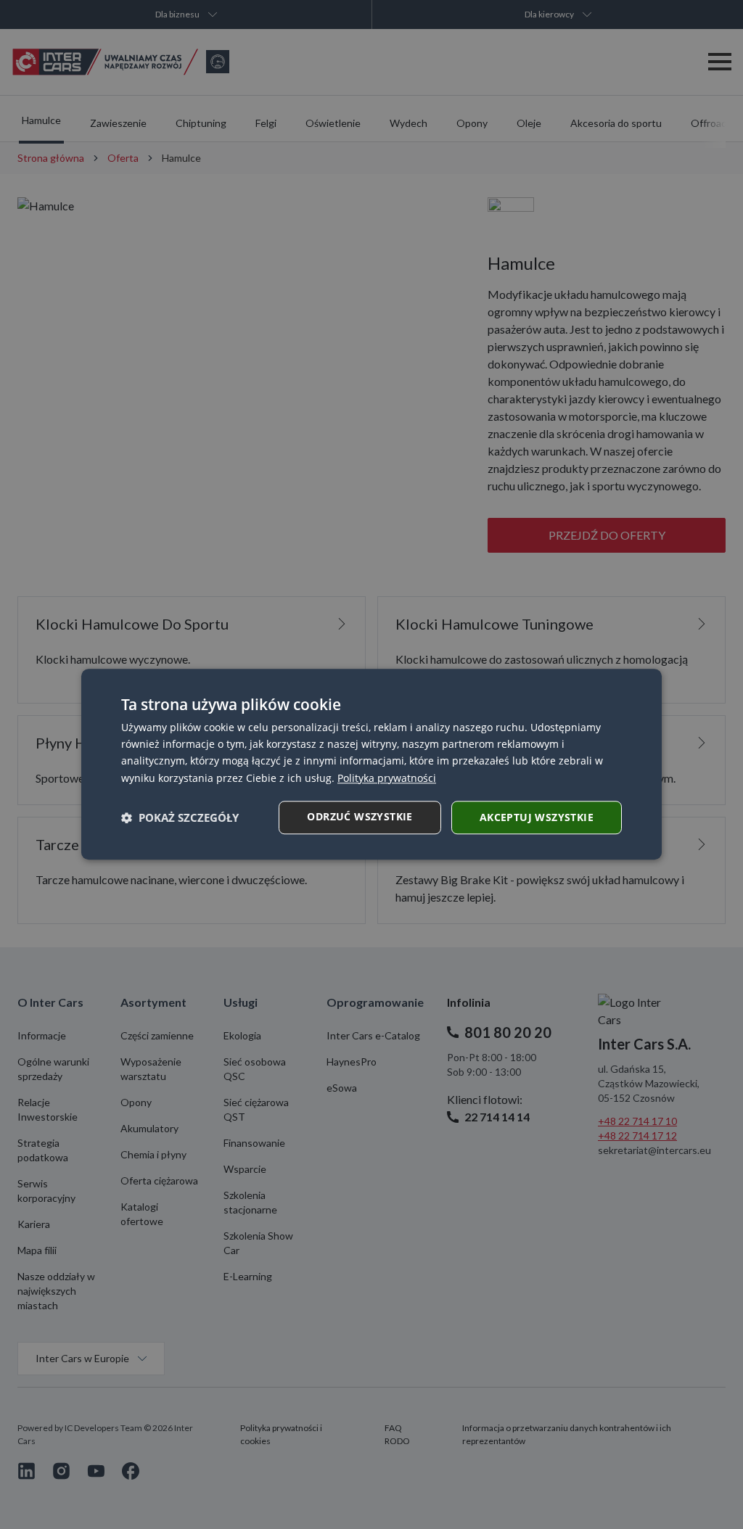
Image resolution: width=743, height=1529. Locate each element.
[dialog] (371, 764)
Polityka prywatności (386, 778)
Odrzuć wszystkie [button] (359, 816)
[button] (180, 817)
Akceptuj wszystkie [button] (537, 817)
